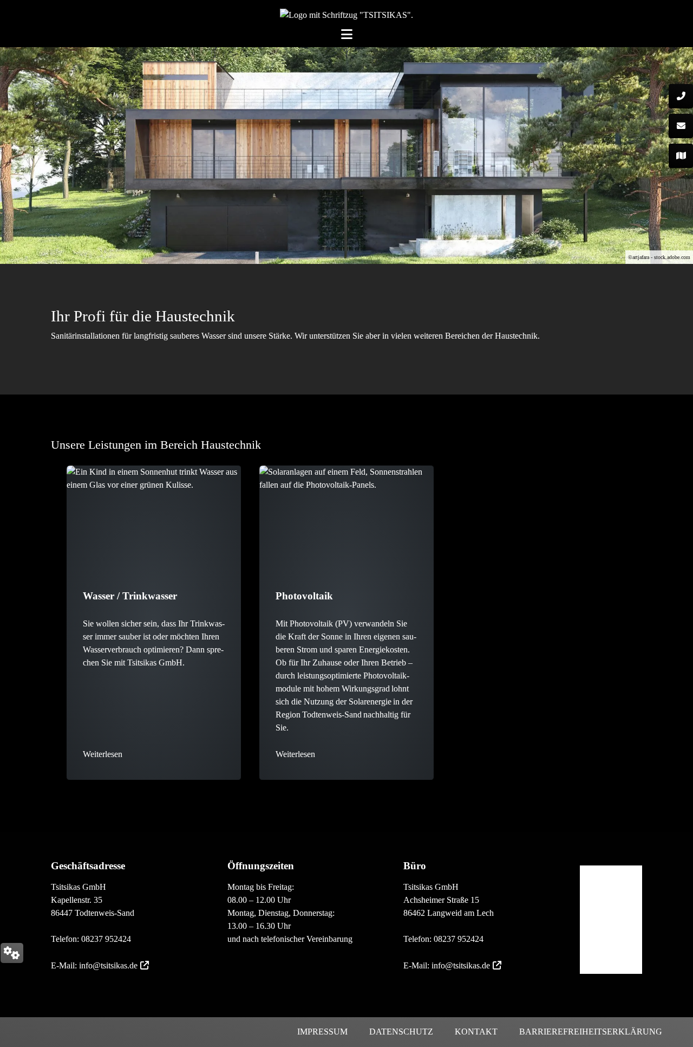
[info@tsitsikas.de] (681, 126)
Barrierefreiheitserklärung (590, 1031)
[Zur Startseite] (346, 15)
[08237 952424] (681, 96)
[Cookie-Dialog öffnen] (12, 953)
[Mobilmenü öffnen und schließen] (347, 33)
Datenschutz (401, 1031)
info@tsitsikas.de (108, 965)
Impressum (322, 1031)
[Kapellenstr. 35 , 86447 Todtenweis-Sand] (681, 156)
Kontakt (476, 1031)
